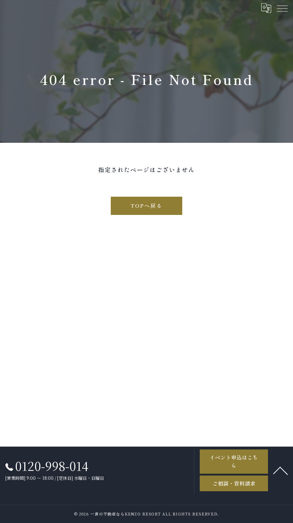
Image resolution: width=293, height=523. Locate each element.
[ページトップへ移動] (280, 470)
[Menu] (282, 8)
